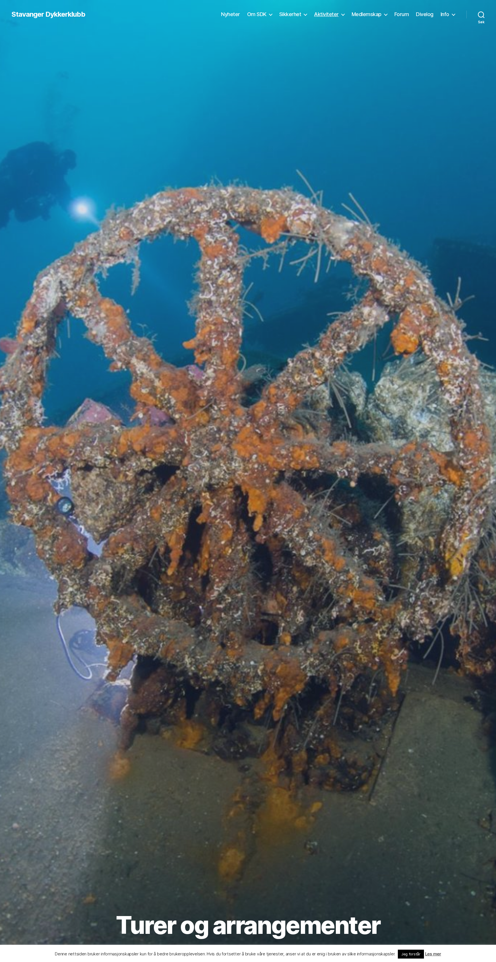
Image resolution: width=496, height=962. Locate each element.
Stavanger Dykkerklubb (48, 14)
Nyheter (230, 14)
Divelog (424, 14)
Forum (401, 14)
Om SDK (256, 14)
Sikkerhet (290, 14)
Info (445, 14)
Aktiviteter (326, 14)
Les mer (433, 954)
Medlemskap (366, 14)
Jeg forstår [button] (411, 954)
